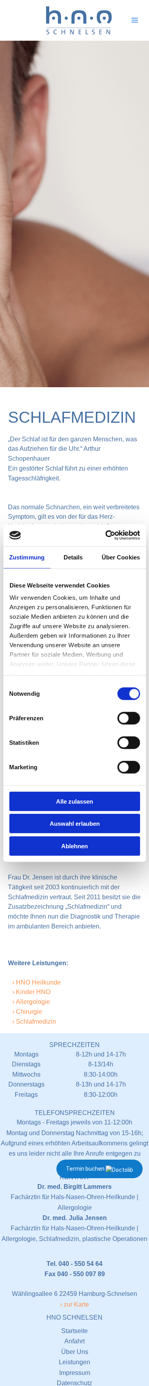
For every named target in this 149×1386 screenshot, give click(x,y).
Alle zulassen (74, 801)
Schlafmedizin (36, 1021)
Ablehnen (74, 845)
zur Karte (76, 1304)
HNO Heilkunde (38, 982)
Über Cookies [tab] (121, 557)
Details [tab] (73, 557)
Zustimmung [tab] (27, 557)
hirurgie (31, 1011)
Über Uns (74, 1351)
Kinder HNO (33, 992)
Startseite (74, 1331)
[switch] (128, 718)
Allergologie (33, 1001)
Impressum (74, 1372)
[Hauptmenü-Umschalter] (134, 20)
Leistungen (74, 1362)
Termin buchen (86, 1169)
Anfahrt (74, 1341)
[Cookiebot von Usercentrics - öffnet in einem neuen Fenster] (106, 535)
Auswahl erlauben (75, 823)
